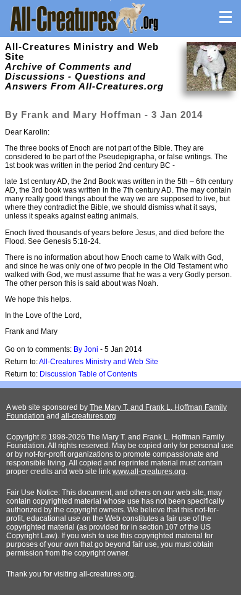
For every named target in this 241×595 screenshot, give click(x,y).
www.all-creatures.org (148, 471)
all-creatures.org (88, 416)
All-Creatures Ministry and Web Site (98, 361)
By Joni (86, 349)
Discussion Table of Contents (88, 374)
